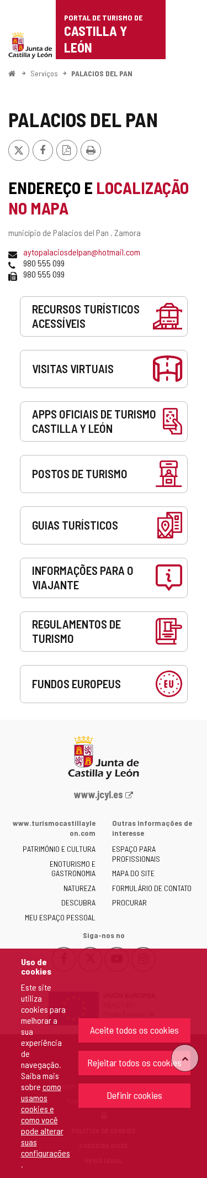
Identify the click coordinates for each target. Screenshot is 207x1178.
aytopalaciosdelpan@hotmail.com (81, 252)
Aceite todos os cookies (134, 1030)
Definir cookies (134, 1095)
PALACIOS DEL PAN (101, 73)
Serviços (44, 73)
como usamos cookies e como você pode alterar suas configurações (45, 1119)
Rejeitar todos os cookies (134, 1062)
